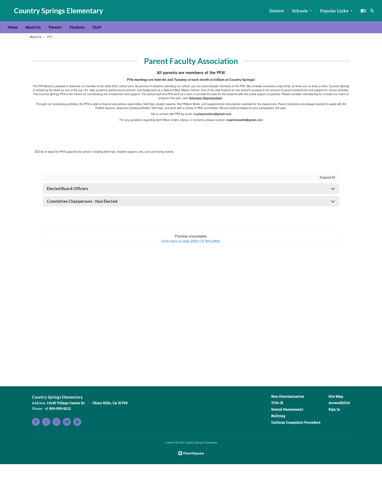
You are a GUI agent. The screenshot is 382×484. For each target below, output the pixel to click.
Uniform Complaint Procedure (296, 422)
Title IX (277, 403)
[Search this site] (372, 11)
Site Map (335, 396)
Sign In (334, 409)
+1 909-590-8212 (58, 408)
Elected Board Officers (67, 188)
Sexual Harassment (287, 409)
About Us (35, 37)
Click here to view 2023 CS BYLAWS (190, 240)
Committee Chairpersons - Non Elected (82, 201)
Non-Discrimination (287, 396)
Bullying (278, 416)
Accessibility (339, 403)
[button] (302, 10)
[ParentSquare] (191, 453)
